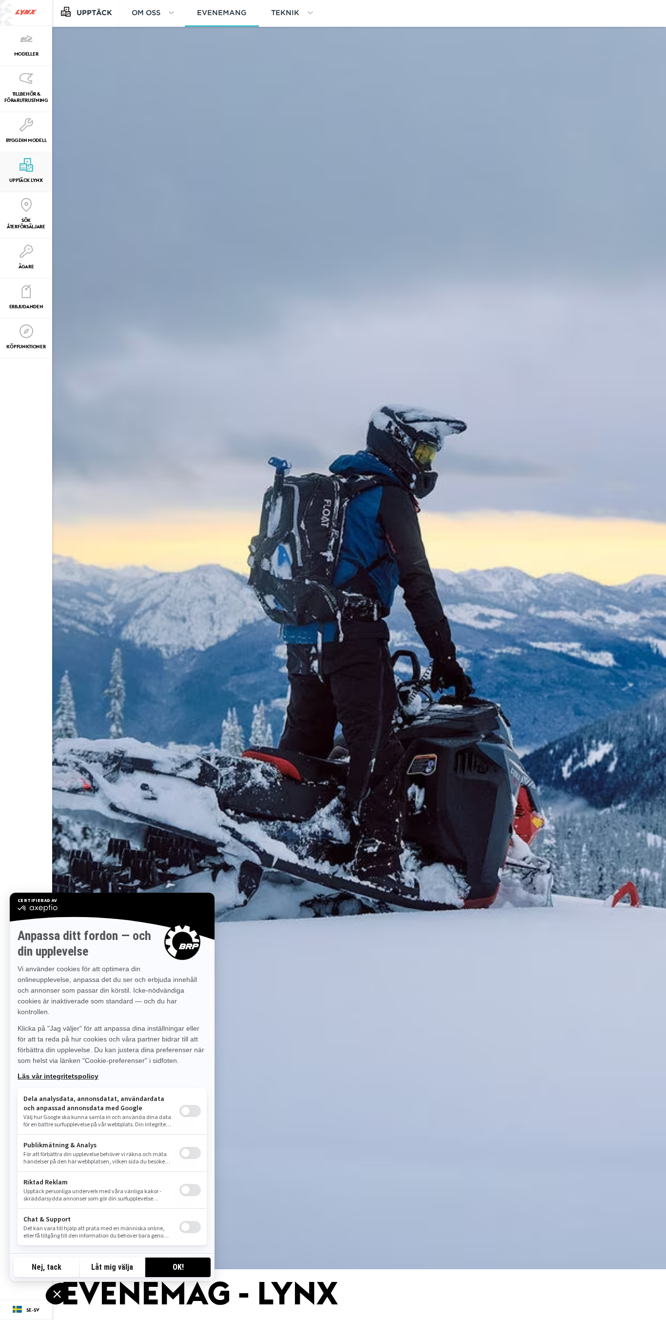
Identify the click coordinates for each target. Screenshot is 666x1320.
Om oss (146, 12)
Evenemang (222, 12)
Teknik (285, 12)
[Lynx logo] (26, 12)
